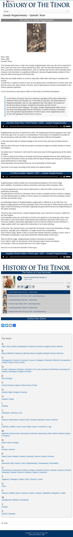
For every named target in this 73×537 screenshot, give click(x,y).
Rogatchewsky (31, 463)
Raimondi (5, 463)
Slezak (13, 472)
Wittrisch (15, 500)
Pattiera (15, 456)
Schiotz (25, 470)
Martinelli (5, 433)
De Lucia (37, 369)
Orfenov (12, 449)
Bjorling (26, 353)
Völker (63, 493)
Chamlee (48, 360)
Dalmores (12, 369)
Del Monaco (54, 369)
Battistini (10, 353)
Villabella (46, 493)
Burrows (60, 353)
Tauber (21, 479)
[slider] (68, 126)
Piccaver (51, 456)
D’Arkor (5, 369)
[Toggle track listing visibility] (68, 286)
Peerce (37, 456)
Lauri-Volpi (26, 427)
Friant (34, 385)
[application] (36, 126)
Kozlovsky (40, 420)
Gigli (10, 392)
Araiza (53, 346)
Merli (50, 433)
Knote (21, 420)
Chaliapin (39, 360)
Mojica (67, 433)
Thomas (33, 479)
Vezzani (25, 493)
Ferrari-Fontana (8, 385)
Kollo (27, 420)
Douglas (20, 371)
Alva (8, 346)
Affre (3, 346)
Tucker (40, 479)
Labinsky (5, 427)
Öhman (4, 449)
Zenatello (11, 514)
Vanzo (17, 493)
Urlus (4, 486)
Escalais (9, 378)
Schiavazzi (17, 470)
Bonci (33, 353)
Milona (61, 433)
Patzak (22, 456)
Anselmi (32, 346)
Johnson (14, 413)
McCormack (14, 433)
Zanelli (4, 514)
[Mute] (64, 126)
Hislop (11, 399)
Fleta (23, 385)
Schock (46, 470)
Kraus (48, 420)
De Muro (45, 369)
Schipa (31, 470)
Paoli (9, 456)
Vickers (32, 493)
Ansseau (39, 346)
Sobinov (28, 472)
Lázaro (34, 427)
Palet (4, 456)
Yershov (5, 507)
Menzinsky (43, 433)
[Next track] (22, 286)
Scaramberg (6, 470)
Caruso (32, 360)
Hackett (5, 399)
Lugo (49, 427)
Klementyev (13, 420)
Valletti (11, 493)
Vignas (38, 493)
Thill (27, 479)
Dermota (63, 369)
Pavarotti (29, 456)
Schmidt (39, 470)
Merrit (55, 433)
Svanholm (43, 472)
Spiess (35, 472)
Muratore (6, 436)
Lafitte (12, 427)
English (11, 1)
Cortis (10, 362)
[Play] (3, 126)
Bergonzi (18, 353)
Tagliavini (5, 479)
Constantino (65, 360)
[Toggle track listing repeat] (33, 286)
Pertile (43, 456)
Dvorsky (28, 371)
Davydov (28, 369)
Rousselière (53, 463)
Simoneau (6, 472)
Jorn (20, 413)
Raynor (17, 463)
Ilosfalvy (5, 406)
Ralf (11, 463)
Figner (17, 385)
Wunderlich (24, 500)
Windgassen (6, 500)
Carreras (24, 360)
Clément (56, 360)
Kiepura (5, 420)
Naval (9, 443)
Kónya (33, 420)
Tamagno (13, 479)
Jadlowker (6, 413)
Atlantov (60, 346)
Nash (4, 443)
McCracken (25, 433)
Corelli (4, 362)
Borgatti (39, 353)
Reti (23, 463)
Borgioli (46, 353)
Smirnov (20, 472)
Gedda (4, 392)
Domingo (12, 371)
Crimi (16, 362)
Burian (53, 353)
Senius (60, 470)
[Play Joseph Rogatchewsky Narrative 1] (19, 278)
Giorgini (16, 392)
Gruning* (24, 392)
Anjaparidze (22, 346)
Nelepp (15, 443)
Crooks (22, 362)
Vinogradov (55, 493)
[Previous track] (18, 286)
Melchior (34, 433)
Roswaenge (43, 463)
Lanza (18, 427)
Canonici (16, 360)
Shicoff (67, 470)
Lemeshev (42, 427)
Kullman (54, 420)
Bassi (4, 353)
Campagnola (7, 360)
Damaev (21, 369)
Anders (14, 346)
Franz (29, 385)
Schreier (53, 470)
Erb (3, 378)
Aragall (46, 346)
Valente (5, 493)
